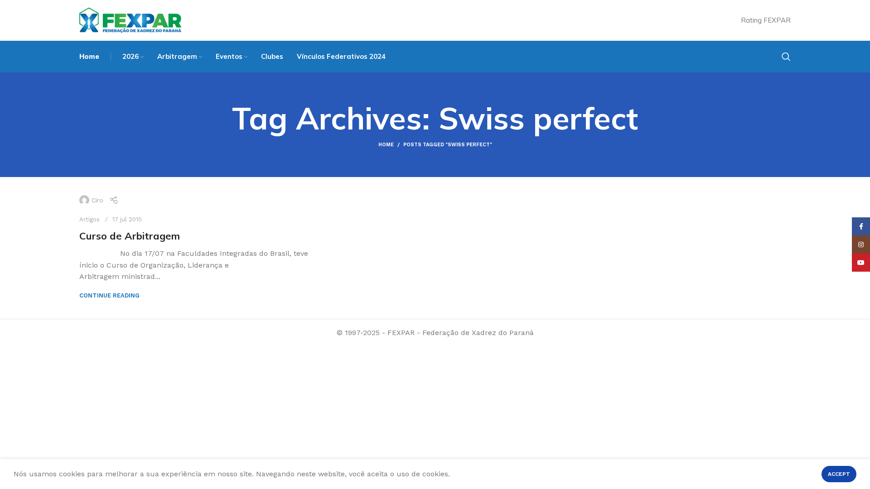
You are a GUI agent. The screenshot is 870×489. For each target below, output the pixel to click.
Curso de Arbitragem (129, 236)
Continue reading (109, 295)
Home (386, 145)
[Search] (786, 57)
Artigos (89, 219)
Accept (839, 474)
